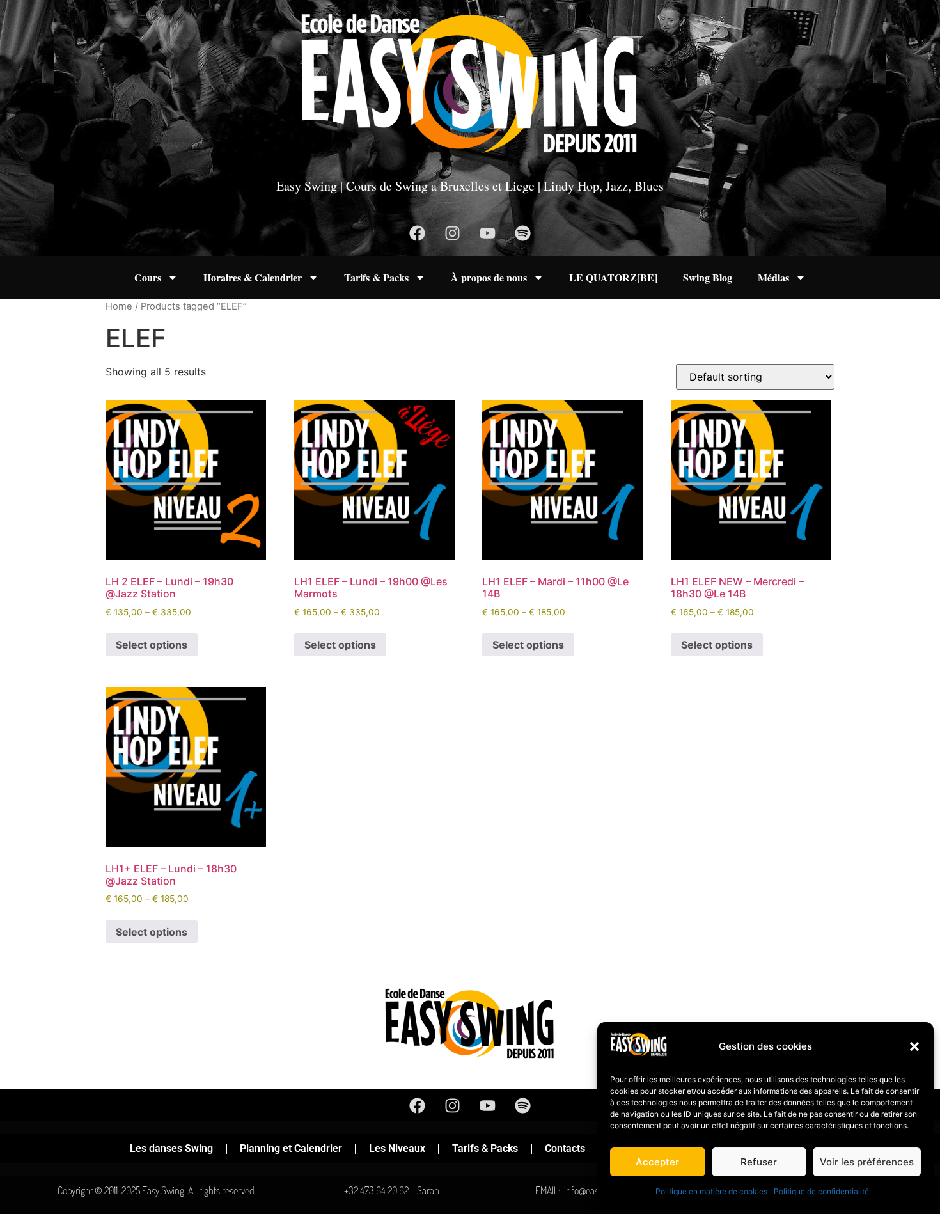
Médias (773, 277)
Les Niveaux (397, 1148)
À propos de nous (489, 277)
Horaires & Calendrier (252, 277)
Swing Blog (707, 277)
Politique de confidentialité (821, 1191)
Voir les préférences (867, 1162)
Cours (147, 277)
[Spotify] (523, 233)
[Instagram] (453, 233)
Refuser (758, 1162)
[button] (914, 1046)
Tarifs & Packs (376, 277)
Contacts (565, 1148)
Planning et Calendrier (291, 1148)
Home (119, 306)
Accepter (657, 1162)
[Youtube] (488, 233)
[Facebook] (418, 233)
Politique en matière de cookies (711, 1191)
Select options (151, 644)
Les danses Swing (171, 1148)
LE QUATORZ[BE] (613, 277)
